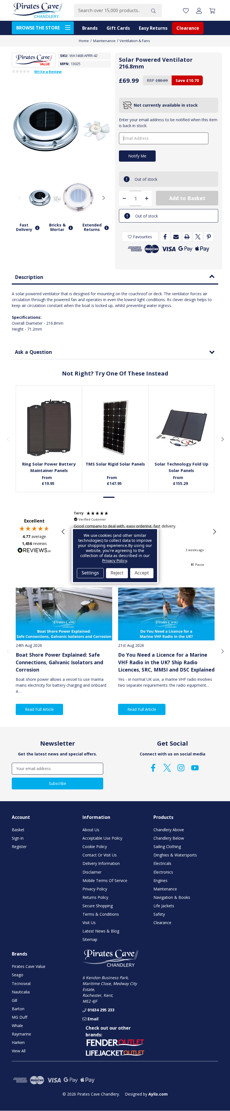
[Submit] (153, 10)
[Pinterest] (209, 237)
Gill (14, 1000)
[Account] (199, 10)
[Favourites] (49, 444)
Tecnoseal (21, 983)
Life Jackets (163, 905)
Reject (117, 573)
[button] (63, 532)
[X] (198, 237)
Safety (159, 914)
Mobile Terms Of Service (104, 880)
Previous (20, 197)
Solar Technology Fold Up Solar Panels (181, 467)
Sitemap (89, 939)
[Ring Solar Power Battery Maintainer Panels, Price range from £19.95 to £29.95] (49, 427)
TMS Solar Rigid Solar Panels (115, 464)
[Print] (187, 237)
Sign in (18, 838)
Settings (90, 573)
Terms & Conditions (100, 914)
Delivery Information (101, 863)
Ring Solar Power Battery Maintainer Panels (49, 467)
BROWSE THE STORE (38, 28)
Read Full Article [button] (39, 709)
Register (19, 846)
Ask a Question (33, 352)
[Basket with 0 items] (212, 10)
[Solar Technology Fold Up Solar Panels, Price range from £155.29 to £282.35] (181, 427)
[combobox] (109, 10)
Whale (17, 1025)
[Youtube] (195, 768)
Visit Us (89, 922)
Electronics (163, 872)
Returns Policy (95, 897)
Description (29, 277)
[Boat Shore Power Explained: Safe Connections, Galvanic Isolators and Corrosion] (64, 613)
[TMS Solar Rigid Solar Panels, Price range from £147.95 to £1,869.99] (115, 427)
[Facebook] (165, 237)
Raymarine (21, 1034)
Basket (18, 829)
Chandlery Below (168, 838)
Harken (18, 1042)
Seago (17, 974)
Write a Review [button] (48, 72)
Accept (142, 573)
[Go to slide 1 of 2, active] (109, 497)
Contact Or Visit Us (99, 855)
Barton (18, 1008)
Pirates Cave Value (28, 966)
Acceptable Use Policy (102, 838)
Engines (160, 880)
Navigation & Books (171, 897)
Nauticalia (21, 992)
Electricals (162, 863)
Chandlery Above (168, 829)
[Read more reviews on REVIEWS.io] (34, 551)
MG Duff (19, 1017)
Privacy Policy (94, 889)
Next (103, 197)
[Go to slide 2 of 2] (121, 497)
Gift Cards (118, 28)
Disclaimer (92, 872)
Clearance (187, 28)
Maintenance (165, 889)
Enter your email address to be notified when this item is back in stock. (168, 122)
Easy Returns (153, 28)
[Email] (176, 237)
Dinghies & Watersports (175, 855)
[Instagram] (181, 768)
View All (19, 1050)
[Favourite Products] (186, 10)
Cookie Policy (94, 846)
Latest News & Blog (100, 931)
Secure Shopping (97, 905)
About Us (90, 829)
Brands (90, 28)
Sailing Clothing (167, 846)
